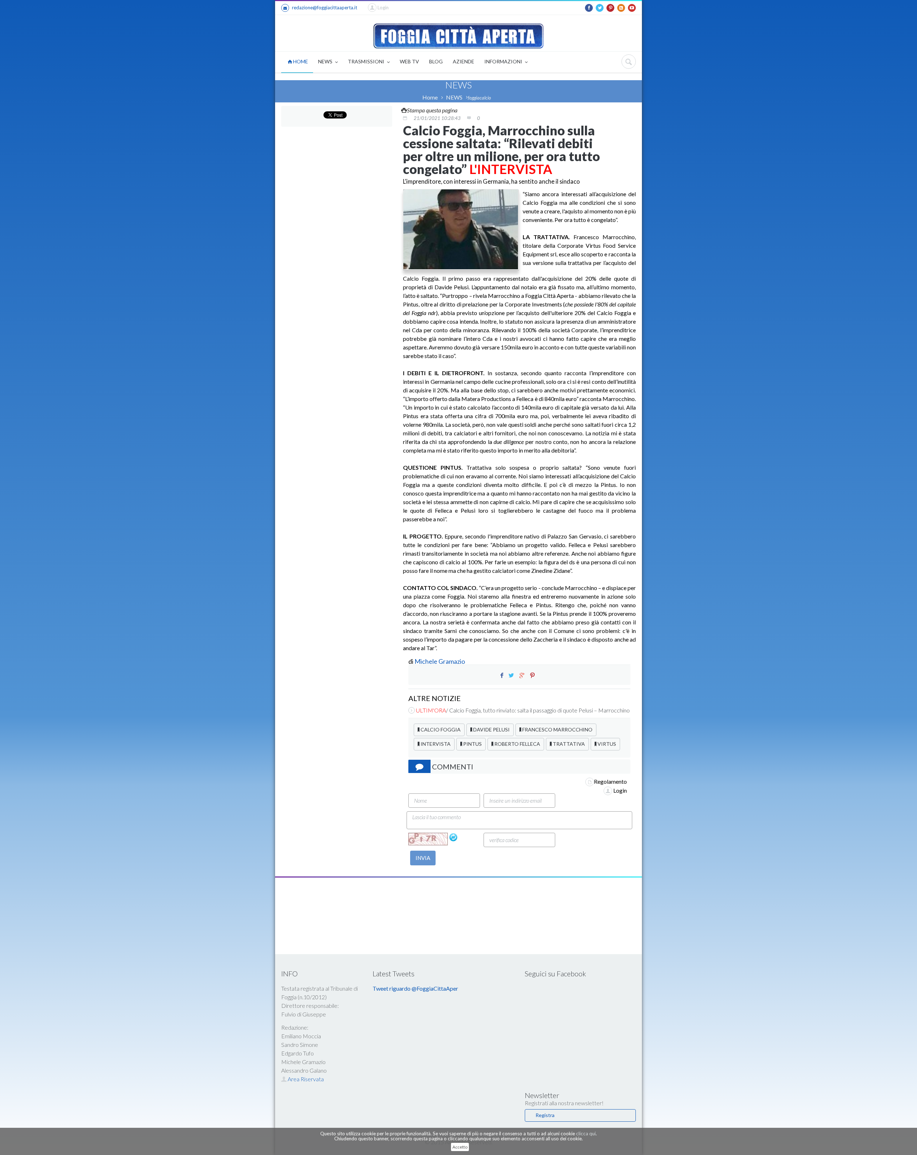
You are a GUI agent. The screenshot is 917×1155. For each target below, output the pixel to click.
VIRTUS (606, 744)
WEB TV (409, 61)
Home (430, 97)
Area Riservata (305, 1079)
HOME (300, 61)
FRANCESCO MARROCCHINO (556, 729)
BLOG (436, 61)
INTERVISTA (435, 744)
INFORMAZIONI (503, 61)
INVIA (423, 858)
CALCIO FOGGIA (440, 729)
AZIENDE (463, 61)
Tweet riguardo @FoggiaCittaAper (415, 988)
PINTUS (472, 744)
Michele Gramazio (439, 661)
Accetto (459, 1147)
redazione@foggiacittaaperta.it (324, 7)
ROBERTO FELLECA (516, 744)
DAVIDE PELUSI (491, 729)
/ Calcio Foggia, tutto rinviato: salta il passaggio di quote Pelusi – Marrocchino (523, 710)
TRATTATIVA (568, 744)
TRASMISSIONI (366, 61)
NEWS (325, 61)
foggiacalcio (479, 98)
